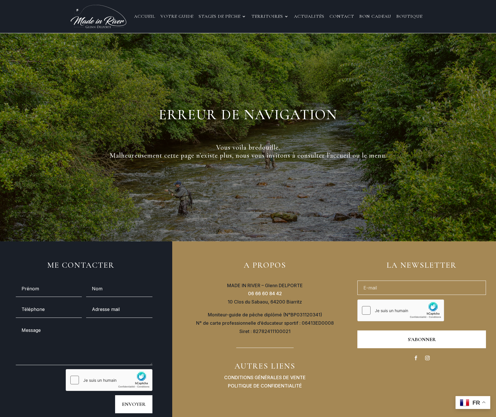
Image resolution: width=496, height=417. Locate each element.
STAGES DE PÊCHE (220, 17)
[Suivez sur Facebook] (416, 358)
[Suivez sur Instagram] (427, 358)
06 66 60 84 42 (265, 293)
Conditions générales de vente (265, 377)
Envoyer (134, 404)
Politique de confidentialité (265, 386)
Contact (342, 17)
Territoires (267, 17)
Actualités (309, 17)
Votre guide (176, 17)
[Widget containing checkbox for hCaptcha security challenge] (109, 380)
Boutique (409, 17)
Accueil (144, 17)
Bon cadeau (375, 17)
